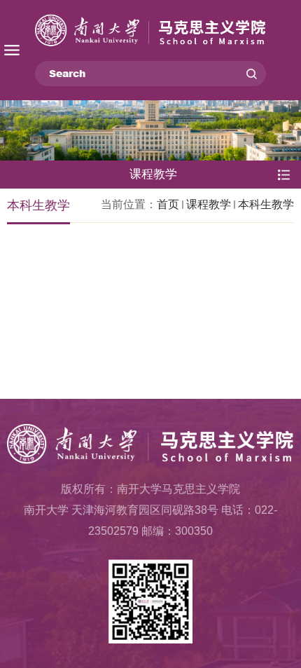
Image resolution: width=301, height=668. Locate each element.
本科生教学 (266, 204)
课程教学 (208, 204)
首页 (168, 204)
